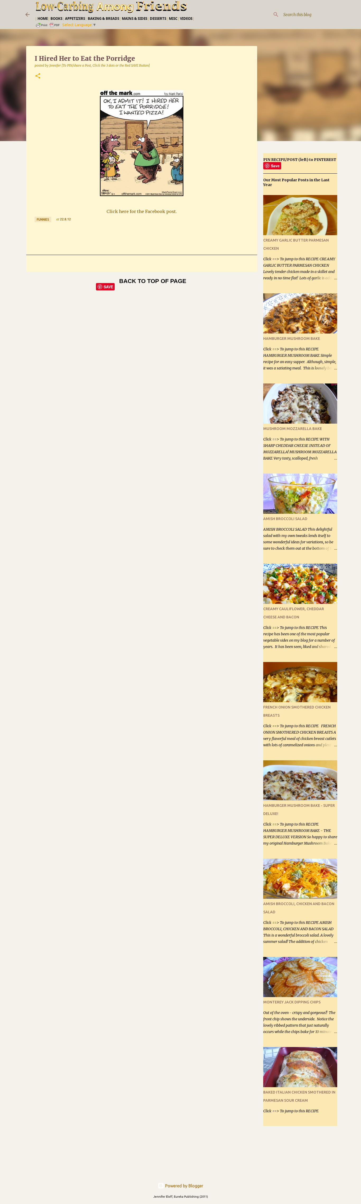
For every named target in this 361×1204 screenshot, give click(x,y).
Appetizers (75, 18)
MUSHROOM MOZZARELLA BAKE (292, 429)
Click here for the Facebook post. (142, 211)
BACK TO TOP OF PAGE (152, 281)
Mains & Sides (134, 18)
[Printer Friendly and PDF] (48, 27)
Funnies (43, 219)
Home (43, 18)
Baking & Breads (103, 18)
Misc (173, 18)
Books (56, 18)
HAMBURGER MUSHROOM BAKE (291, 338)
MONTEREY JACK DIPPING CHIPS (292, 1002)
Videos (186, 18)
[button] (38, 76)
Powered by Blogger (183, 1185)
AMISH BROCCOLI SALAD (285, 519)
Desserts (158, 18)
